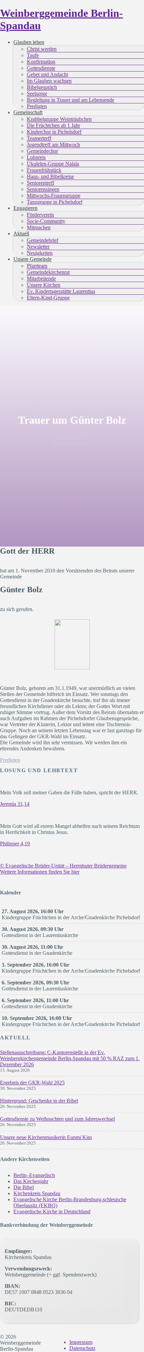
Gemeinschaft (28, 112)
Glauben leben (28, 42)
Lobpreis (36, 157)
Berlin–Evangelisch (34, 1175)
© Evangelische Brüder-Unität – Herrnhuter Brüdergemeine (63, 866)
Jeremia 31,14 (14, 804)
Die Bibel (23, 1187)
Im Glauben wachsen (49, 81)
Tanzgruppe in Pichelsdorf (54, 202)
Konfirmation (41, 61)
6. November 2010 (72, 436)
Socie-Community (46, 221)
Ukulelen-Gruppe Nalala (53, 164)
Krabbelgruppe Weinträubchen (59, 119)
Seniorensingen (43, 189)
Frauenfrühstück (44, 170)
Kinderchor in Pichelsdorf (54, 132)
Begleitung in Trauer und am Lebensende (70, 100)
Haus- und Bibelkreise (50, 176)
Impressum (80, 1342)
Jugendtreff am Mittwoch (53, 144)
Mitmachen (39, 227)
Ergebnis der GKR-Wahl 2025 (32, 1082)
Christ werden (42, 49)
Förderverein (40, 215)
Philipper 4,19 (15, 843)
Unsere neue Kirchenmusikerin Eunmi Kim (46, 1137)
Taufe (33, 55)
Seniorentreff (40, 183)
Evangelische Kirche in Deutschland (51, 1211)
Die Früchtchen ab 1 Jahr (53, 125)
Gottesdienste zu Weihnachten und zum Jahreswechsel (57, 1119)
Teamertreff (39, 138)
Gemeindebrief (42, 240)
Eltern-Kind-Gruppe (48, 297)
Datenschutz (82, 1348)
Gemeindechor (42, 151)
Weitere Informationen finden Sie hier (39, 872)
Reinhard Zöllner (72, 443)
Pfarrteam (37, 266)
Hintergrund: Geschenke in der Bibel (39, 1101)
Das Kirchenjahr (30, 1181)
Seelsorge (37, 93)
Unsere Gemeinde (32, 259)
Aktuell (21, 233)
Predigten (37, 106)
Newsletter (38, 246)
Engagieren (25, 208)
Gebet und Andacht (47, 74)
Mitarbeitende (41, 278)
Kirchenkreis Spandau (36, 1193)
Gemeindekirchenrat (48, 272)
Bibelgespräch (42, 87)
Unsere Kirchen (43, 285)
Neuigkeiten (40, 253)
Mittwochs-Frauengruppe (53, 195)
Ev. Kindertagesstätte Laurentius (61, 291)
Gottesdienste (41, 68)
